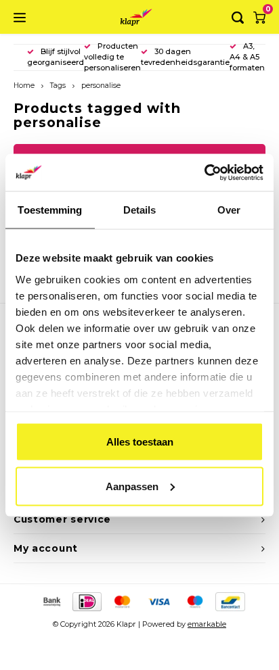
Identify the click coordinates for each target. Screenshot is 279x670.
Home (24, 85)
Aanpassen (132, 486)
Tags (58, 85)
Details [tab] (139, 210)
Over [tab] (228, 210)
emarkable (207, 624)
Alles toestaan (139, 442)
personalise (101, 85)
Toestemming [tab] (50, 210)
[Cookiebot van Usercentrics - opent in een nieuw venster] (204, 172)
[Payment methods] (51, 600)
